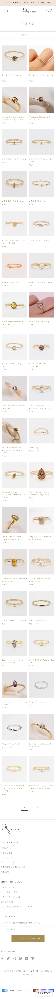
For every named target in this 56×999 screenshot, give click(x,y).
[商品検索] (8, 11)
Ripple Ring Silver (38, 702)
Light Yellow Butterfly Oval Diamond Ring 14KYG (13, 788)
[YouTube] (26, 958)
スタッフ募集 (7, 853)
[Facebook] (2, 958)
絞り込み (27, 35)
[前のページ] (11, 807)
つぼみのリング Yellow (39, 201)
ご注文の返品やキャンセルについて (17, 906)
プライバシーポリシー (11, 862)
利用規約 (5, 872)
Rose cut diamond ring (41, 282)
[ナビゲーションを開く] (4, 11)
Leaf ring (33, 448)
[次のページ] (44, 807)
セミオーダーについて (11, 897)
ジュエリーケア (8, 887)
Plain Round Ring (38, 621)
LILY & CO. (33, 971)
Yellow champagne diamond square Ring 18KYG (13, 450)
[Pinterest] (20, 958)
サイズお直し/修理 (9, 892)
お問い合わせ (7, 848)
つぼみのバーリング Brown (14, 201)
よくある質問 (7, 902)
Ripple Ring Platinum (13, 744)
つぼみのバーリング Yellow (14, 159)
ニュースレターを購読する (28, 938)
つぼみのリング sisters (39, 240)
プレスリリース (8, 857)
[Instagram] (14, 958)
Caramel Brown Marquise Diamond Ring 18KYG (14, 494)
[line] (32, 958)
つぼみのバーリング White (14, 621)
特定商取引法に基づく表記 (13, 867)
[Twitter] (8, 958)
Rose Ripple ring (10, 282)
